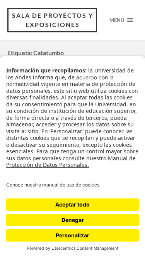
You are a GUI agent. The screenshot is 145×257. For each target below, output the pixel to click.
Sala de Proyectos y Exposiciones (52, 20)
